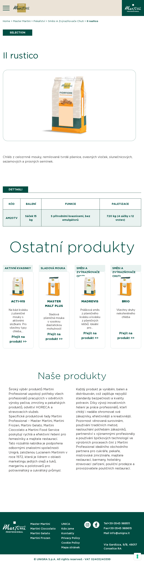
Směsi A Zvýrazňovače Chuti (66, 21)
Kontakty (67, 533)
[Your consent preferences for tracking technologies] (137, 556)
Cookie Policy (70, 542)
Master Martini (22, 21)
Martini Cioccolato (43, 528)
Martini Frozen (40, 538)
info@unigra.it (117, 533)
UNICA (65, 523)
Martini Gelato (40, 533)
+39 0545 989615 (118, 528)
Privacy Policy (70, 538)
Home (6, 21)
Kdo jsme (67, 528)
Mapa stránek (70, 547)
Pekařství (39, 21)
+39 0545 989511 (117, 523)
